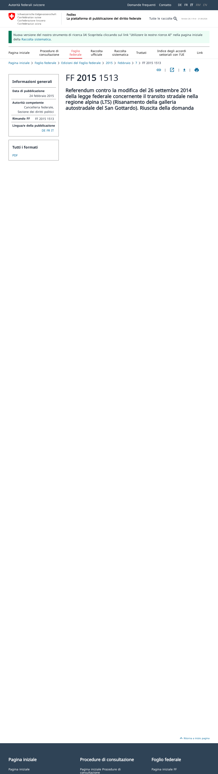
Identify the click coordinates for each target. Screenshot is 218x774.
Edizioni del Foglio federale (81, 63)
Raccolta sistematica (36, 39)
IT (191, 5)
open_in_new (172, 69)
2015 (109, 63)
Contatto (165, 5)
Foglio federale (45, 63)
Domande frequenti (141, 5)
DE (180, 5)
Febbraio (124, 63)
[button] (49, 53)
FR (186, 5)
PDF (15, 155)
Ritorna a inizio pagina (194, 738)
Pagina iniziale (19, 63)
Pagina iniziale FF (164, 769)
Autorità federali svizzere (27, 5)
